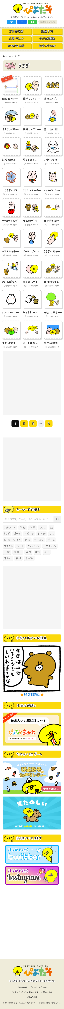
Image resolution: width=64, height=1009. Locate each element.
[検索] (57, 519)
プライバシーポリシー (38, 987)
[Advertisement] (32, 383)
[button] (11, 22)
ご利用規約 (22, 987)
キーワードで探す (28, 509)
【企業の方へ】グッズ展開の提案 (24, 992)
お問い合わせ (47, 992)
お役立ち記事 (32, 997)
